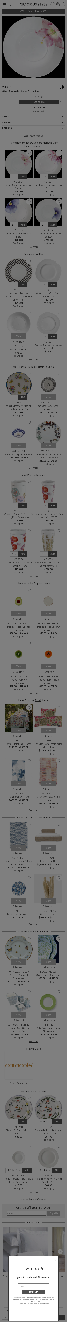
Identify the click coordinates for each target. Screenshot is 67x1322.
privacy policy (45, 1303)
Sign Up (33, 1292)
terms (39, 1303)
